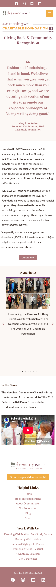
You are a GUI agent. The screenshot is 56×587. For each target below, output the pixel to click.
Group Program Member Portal (28, 477)
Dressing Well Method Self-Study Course (28, 534)
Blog (28, 513)
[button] (3, 323)
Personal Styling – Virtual (28, 548)
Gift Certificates (28, 558)
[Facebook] (16, 3)
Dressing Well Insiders (28, 539)
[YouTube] (32, 3)
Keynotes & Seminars (28, 553)
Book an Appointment (28, 498)
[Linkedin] (39, 3)
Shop (28, 518)
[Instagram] (24, 3)
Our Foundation (28, 508)
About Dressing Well (28, 503)
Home (28, 493)
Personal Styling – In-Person (28, 544)
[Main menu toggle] (49, 13)
